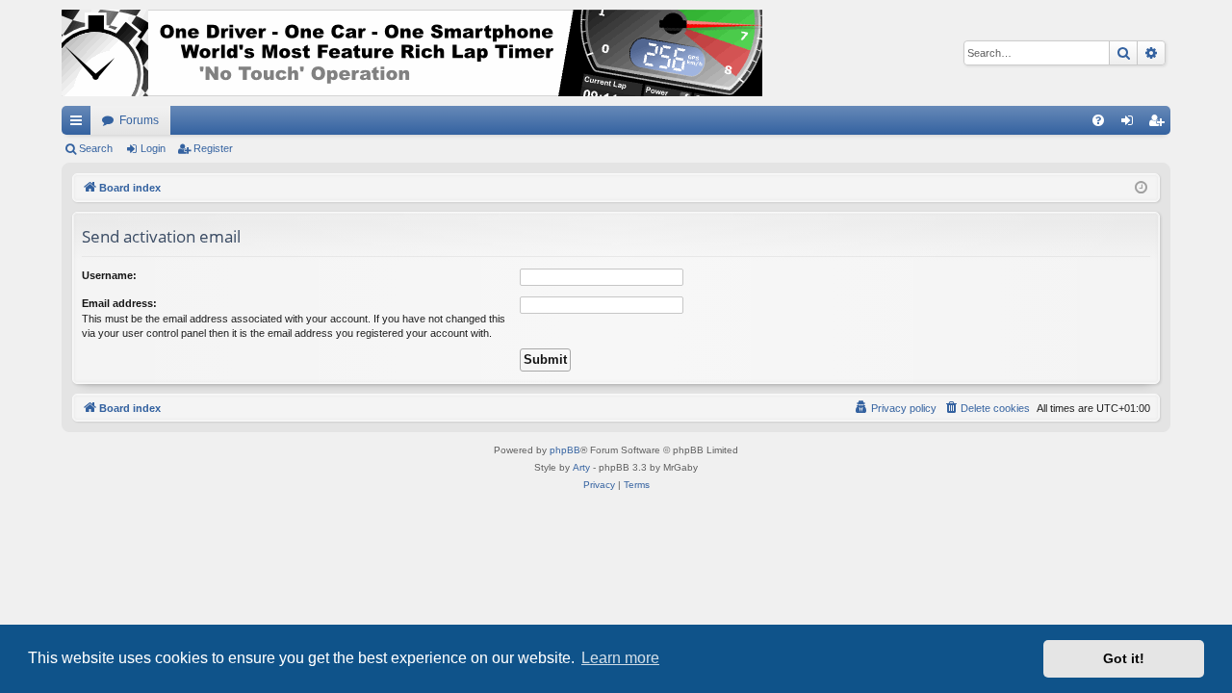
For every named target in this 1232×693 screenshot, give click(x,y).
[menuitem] (1098, 120)
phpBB (565, 450)
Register (213, 148)
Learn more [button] (620, 658)
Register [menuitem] (1159, 124)
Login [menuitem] (1131, 124)
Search (96, 148)
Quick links (79, 124)
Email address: (119, 303)
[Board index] (412, 53)
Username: (109, 275)
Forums (139, 120)
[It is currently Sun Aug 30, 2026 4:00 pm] (1141, 188)
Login (153, 148)
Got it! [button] (1123, 658)
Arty (581, 467)
